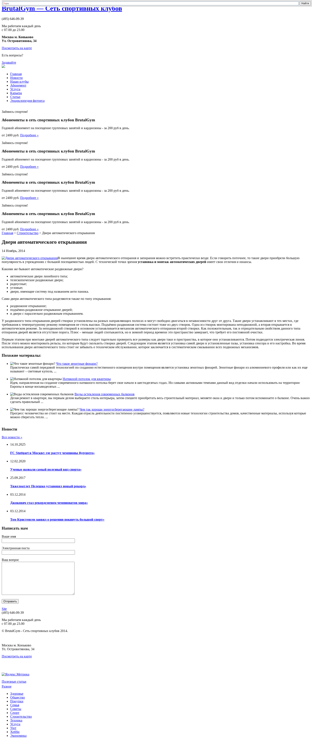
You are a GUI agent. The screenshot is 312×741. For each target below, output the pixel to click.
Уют (13, 728)
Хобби (15, 732)
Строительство (27, 233)
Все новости (12, 437)
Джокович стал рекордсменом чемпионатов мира (49, 503)
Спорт (14, 712)
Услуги (15, 89)
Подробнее (29, 135)
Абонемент (18, 85)
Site (4, 609)
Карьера (16, 93)
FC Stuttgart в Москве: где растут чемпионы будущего (52, 453)
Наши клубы (19, 81)
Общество (17, 697)
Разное (6, 686)
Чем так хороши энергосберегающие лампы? (111, 409)
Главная (16, 74)
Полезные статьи (14, 681)
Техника (16, 720)
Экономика (18, 735)
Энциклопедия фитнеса (27, 100)
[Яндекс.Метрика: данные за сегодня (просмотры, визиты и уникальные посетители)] (15, 674)
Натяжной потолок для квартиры (87, 379)
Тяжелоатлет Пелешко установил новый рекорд (48, 486)
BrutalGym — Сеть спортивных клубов (62, 8)
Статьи (15, 97)
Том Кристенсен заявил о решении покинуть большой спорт (57, 519)
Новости (16, 78)
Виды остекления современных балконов (104, 394)
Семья (14, 705)
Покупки (16, 701)
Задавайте (9, 62)
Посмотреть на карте (17, 48)
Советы (15, 709)
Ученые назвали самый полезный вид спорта (46, 469)
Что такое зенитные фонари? (77, 363)
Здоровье (16, 693)
